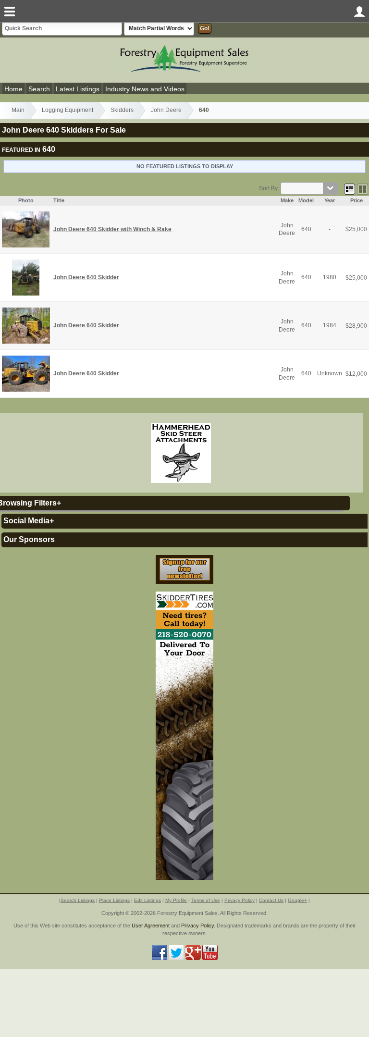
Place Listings (114, 900)
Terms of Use (205, 900)
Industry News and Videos (144, 89)
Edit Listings (147, 900)
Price (356, 200)
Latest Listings (77, 89)
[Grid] (349, 188)
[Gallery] (362, 188)
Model (306, 200)
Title (58, 200)
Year (329, 200)
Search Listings (78, 900)
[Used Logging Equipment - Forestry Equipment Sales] (184, 58)
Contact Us (271, 900)
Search (39, 89)
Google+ (297, 900)
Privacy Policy (239, 900)
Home (13, 89)
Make (287, 200)
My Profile (176, 900)
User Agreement (151, 925)
